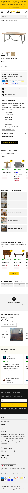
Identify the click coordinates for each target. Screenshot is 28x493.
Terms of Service (5, 474)
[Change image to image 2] (8, 54)
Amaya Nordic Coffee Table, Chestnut (17, 264)
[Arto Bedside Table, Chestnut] (7, 255)
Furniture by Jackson (14, 468)
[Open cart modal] (25, 11)
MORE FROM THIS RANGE (8, 130)
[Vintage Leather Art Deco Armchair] (4, 380)
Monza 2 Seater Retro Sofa (18, 175)
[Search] (25, 16)
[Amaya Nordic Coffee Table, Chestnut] (19, 255)
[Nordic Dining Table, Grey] (14, 36)
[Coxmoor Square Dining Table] (7, 165)
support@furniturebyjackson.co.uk (12, 451)
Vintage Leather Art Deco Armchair (12, 379)
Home (2, 20)
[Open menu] (1, 11)
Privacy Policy (13, 474)
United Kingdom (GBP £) (9, 465)
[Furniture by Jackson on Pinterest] (4, 458)
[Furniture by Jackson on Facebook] (2, 458)
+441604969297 (7, 448)
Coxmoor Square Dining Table (6, 173)
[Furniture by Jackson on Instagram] (6, 458)
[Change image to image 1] (3, 54)
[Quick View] (11, 161)
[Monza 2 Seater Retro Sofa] (19, 165)
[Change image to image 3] (13, 54)
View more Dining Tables (9, 142)
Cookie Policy (20, 474)
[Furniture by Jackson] (14, 11)
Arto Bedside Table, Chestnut (6, 263)
